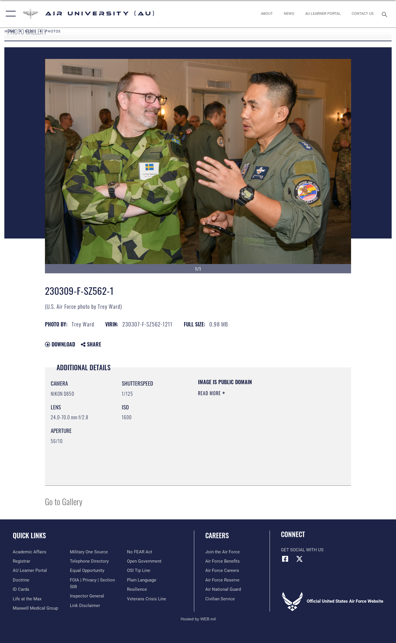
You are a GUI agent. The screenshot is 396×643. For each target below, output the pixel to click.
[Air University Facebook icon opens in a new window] (285, 559)
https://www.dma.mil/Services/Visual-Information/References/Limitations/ (266, 438)
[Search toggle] (385, 14)
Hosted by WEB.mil (198, 619)
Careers (217, 535)
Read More (210, 393)
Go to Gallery (63, 501)
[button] (9, 14)
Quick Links (29, 535)
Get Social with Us (302, 549)
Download (62, 344)
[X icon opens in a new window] (299, 559)
